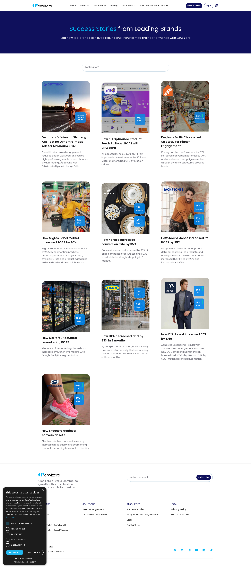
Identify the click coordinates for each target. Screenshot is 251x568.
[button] (100, 5)
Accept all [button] (14, 552)
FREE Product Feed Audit (52, 525)
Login (208, 5)
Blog (129, 519)
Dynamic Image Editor (95, 514)
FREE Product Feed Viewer (53, 530)
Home (73, 5)
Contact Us (133, 525)
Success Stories (135, 509)
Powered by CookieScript (25, 562)
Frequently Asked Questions (142, 514)
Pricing (114, 5)
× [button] (43, 490)
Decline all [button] (34, 552)
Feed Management (93, 509)
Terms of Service (180, 514)
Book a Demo (194, 5)
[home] (42, 5)
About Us (84, 5)
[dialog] (24, 526)
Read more (10, 517)
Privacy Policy (179, 509)
